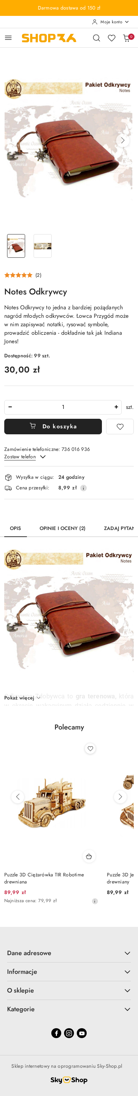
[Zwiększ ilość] (116, 407)
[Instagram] (69, 1033)
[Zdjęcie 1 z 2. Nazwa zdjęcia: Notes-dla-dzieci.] (16, 246)
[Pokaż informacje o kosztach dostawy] (83, 488)
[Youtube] (82, 1033)
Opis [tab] (15, 528)
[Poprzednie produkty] (17, 797)
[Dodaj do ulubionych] (120, 426)
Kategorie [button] (21, 1009)
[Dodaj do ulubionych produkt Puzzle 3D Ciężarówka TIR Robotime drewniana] (90, 748)
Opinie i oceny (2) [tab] (63, 528)
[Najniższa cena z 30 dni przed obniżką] (94, 901)
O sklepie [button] (20, 990)
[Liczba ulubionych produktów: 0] (111, 37)
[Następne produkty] (120, 797)
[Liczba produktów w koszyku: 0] (126, 37)
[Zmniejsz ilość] (10, 407)
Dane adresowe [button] (29, 953)
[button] (123, 140)
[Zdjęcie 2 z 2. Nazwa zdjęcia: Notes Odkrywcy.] (42, 246)
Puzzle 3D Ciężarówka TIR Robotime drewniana (44, 878)
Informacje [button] (22, 971)
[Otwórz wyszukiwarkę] (96, 37)
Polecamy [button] (69, 727)
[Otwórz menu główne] (8, 38)
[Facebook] (56, 1033)
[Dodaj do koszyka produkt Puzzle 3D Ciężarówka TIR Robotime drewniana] (89, 856)
